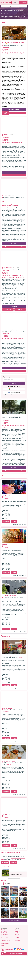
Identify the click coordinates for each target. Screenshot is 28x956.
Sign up (14, 383)
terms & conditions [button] (9, 395)
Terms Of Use (4, 937)
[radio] (2, 44)
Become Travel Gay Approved (19, 940)
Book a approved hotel (16, 953)
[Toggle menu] (1, 2)
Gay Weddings (4, 934)
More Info (20, 175)
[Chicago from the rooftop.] (5, 913)
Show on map (6, 47)
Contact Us (4, 931)
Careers (17, 937)
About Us (3, 929)
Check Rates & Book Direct (14, 109)
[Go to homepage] (6, 2)
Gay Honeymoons (5, 935)
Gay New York (12, 10)
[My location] (3, 953)
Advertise (17, 931)
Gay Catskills (20, 10)
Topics (2, 945)
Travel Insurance (5, 943)
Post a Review (6, 521)
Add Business (18, 932)
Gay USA (6, 10)
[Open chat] (17, 2)
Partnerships (18, 929)
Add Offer (17, 935)
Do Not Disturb (4, 942)
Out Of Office (4, 932)
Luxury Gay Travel (5, 940)
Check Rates (14, 172)
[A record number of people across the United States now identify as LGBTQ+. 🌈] (23, 891)
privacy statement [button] (18, 395)
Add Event (17, 934)
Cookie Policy (4, 939)
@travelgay (7, 883)
